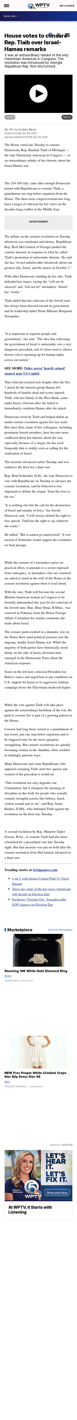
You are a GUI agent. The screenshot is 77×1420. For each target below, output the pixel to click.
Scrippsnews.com (45, 869)
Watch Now (66, 6)
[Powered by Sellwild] (67, 1144)
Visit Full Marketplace (60, 929)
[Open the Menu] (6, 5)
